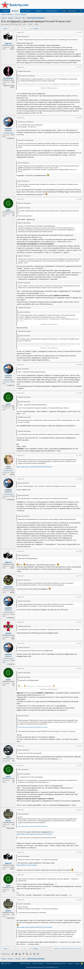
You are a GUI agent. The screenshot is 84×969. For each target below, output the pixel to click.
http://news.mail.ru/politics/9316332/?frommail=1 (34, 467)
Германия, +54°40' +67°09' (8, 86)
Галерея (38, 11)
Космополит (8, 78)
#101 (80, 32)
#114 (80, 668)
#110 (80, 576)
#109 (80, 551)
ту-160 (24, 24)
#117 (80, 810)
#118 (80, 852)
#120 (80, 900)
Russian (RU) (7, 963)
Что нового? (26, 11)
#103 (80, 118)
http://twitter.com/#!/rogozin (26, 865)
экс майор (5, 24)
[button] (32, 11)
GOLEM (8, 633)
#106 (80, 393)
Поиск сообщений (20, 14)
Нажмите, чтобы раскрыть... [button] (49, 88)
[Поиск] (81, 11)
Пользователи (51, 11)
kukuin (8, 821)
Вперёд (35, 28)
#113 (80, 643)
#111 (80, 597)
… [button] (12, 28)
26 (30, 28)
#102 (80, 67)
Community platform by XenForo (42, 967)
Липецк (12, 592)
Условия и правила (38, 963)
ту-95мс (36, 24)
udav (8, 757)
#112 (80, 622)
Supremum (8, 587)
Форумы (15, 11)
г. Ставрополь (10, 138)
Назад (5, 28)
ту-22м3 (30, 24)
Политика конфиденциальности (55, 963)
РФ (13, 216)
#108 (80, 479)
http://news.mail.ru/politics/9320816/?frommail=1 (34, 834)
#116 (80, 765)
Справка (70, 963)
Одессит (8, 43)
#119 (80, 875)
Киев (12, 639)
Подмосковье (10, 828)
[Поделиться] (77, 32)
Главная (6, 11)
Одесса (12, 49)
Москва (12, 474)
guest (8, 210)
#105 (80, 365)
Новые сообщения (7, 14)
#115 (80, 746)
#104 (80, 199)
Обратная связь (25, 963)
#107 (80, 455)
